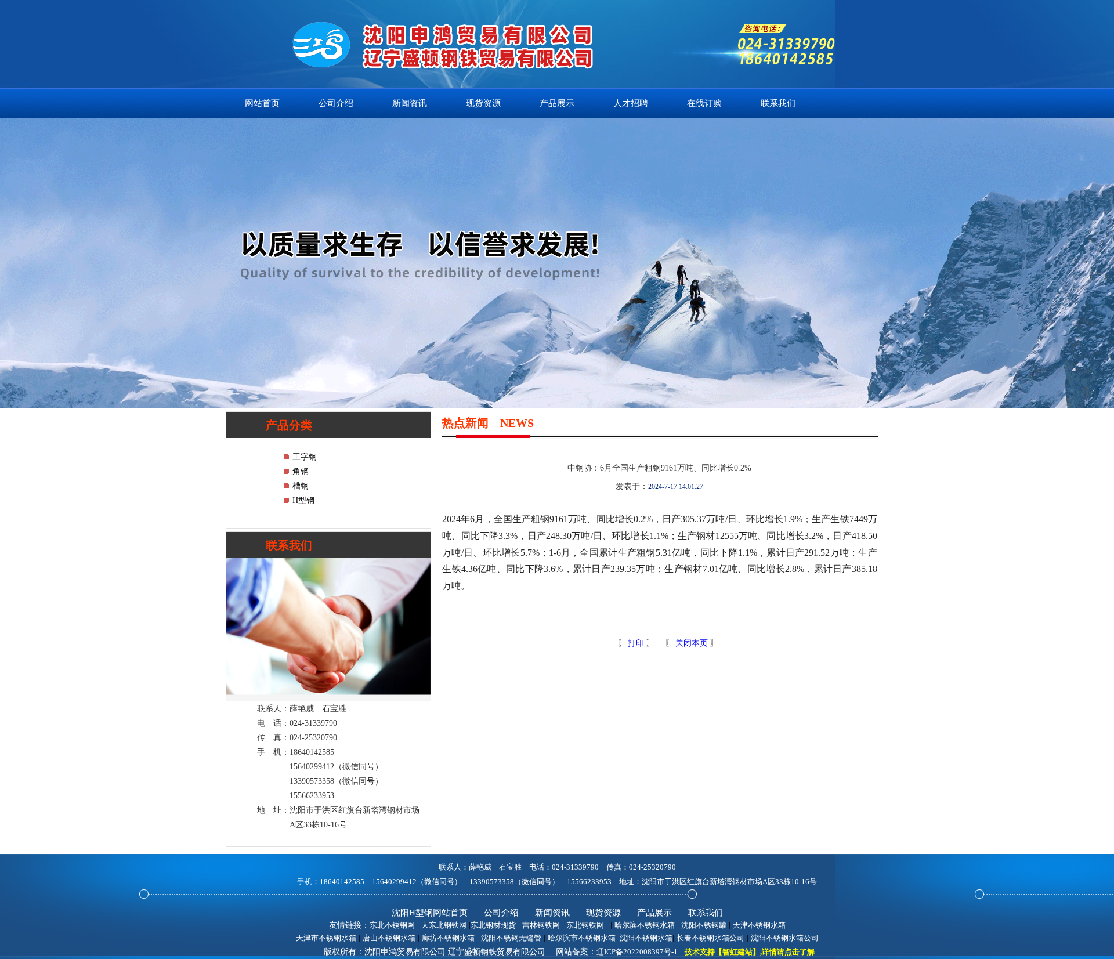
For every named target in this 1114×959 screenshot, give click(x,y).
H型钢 (303, 500)
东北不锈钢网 (392, 925)
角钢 (300, 471)
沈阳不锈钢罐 (703, 925)
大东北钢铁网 (443, 925)
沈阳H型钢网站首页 (430, 912)
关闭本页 (691, 643)
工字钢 (304, 457)
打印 (634, 643)
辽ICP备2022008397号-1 (637, 951)
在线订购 (704, 103)
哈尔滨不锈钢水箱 (644, 925)
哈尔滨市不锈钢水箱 (582, 937)
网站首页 (262, 103)
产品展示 (557, 103)
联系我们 (778, 103)
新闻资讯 (409, 103)
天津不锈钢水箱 (759, 925)
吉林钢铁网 (541, 925)
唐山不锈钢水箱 (389, 937)
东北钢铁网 (585, 925)
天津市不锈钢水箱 (326, 937)
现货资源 (483, 103)
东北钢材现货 (493, 925)
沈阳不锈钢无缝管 (511, 937)
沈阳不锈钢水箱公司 (785, 937)
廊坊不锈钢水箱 (448, 937)
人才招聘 (630, 103)
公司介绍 (336, 103)
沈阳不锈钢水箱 (646, 937)
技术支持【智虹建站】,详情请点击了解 (750, 951)
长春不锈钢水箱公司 (710, 937)
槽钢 (300, 486)
